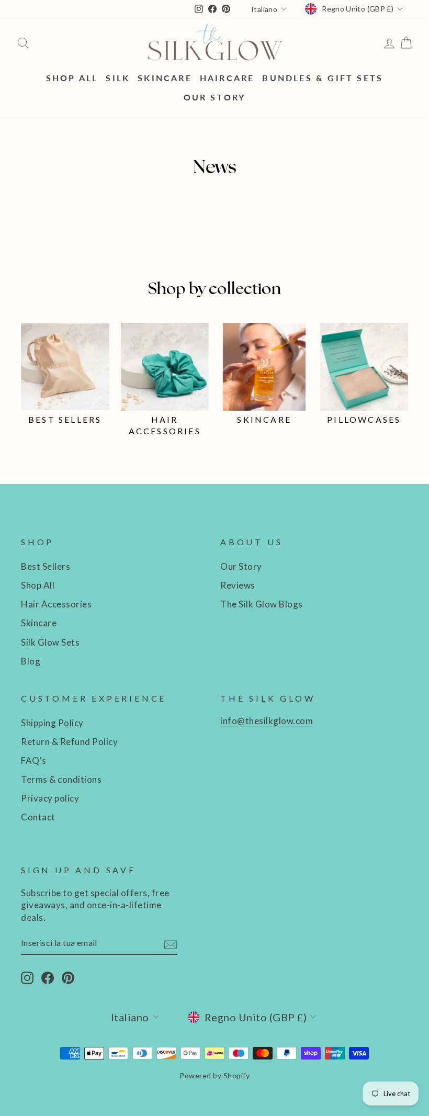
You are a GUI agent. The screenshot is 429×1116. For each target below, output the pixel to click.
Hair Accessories (56, 604)
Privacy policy (50, 798)
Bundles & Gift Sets (322, 78)
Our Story (215, 97)
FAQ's (34, 760)
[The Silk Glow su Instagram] (27, 977)
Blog (30, 661)
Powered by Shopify (214, 1075)
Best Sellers (45, 566)
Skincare (165, 78)
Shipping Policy (52, 722)
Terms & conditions (61, 779)
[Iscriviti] (170, 943)
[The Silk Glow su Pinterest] (68, 977)
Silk (118, 78)
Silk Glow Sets (50, 642)
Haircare (227, 78)
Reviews (237, 585)
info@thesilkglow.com (266, 720)
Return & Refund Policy (69, 741)
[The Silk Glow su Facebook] (47, 977)
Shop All (72, 78)
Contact (38, 816)
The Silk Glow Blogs (261, 604)
